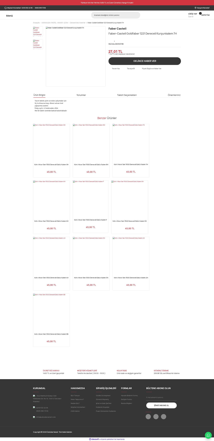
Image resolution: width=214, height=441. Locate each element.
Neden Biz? (75, 403)
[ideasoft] (94, 439)
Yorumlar (81, 95)
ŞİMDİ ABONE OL (161, 405)
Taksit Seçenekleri (127, 95)
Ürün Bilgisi (39, 94)
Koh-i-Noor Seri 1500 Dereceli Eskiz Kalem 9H (51, 165)
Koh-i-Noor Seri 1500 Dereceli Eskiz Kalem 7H (131, 164)
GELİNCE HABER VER (144, 61)
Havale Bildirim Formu (129, 395)
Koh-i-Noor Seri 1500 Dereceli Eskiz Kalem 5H (130, 221)
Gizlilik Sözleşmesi (103, 395)
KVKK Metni (75, 411)
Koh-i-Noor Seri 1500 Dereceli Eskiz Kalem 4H (51, 278)
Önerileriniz (174, 95)
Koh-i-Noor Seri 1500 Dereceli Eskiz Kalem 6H (51, 221)
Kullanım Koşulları (102, 407)
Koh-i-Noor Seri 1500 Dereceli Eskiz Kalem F (90, 220)
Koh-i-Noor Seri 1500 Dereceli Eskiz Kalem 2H (131, 278)
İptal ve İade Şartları (103, 403)
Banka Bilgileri (126, 403)
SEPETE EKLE (51, 172)
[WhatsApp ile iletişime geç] (208, 435)
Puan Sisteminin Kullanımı (106, 411)
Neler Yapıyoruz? (77, 399)
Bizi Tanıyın (75, 395)
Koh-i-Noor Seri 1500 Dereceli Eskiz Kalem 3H (91, 278)
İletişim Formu (126, 399)
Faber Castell (117, 28)
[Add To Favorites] (114, 39)
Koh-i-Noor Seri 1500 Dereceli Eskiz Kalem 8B (51, 334)
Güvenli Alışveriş (102, 399)
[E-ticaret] (106, 439)
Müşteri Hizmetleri (78, 407)
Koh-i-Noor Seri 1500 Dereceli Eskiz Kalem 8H (91, 165)
